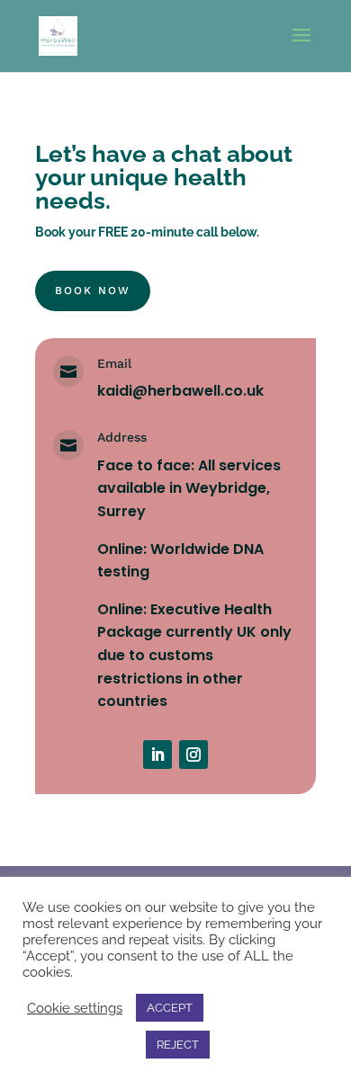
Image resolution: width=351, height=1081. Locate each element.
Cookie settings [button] (74, 1007)
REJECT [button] (178, 1044)
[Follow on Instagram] (193, 754)
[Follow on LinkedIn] (157, 754)
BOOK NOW (92, 290)
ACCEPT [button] (170, 1007)
